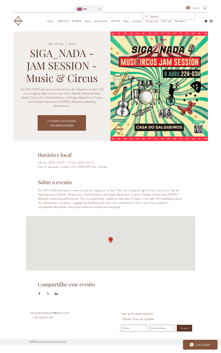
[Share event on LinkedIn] (56, 293)
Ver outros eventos (62, 125)
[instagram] (211, 21)
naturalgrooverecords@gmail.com (49, 312)
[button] (205, 8)
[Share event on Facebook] (39, 293)
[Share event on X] (48, 293)
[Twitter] (206, 21)
